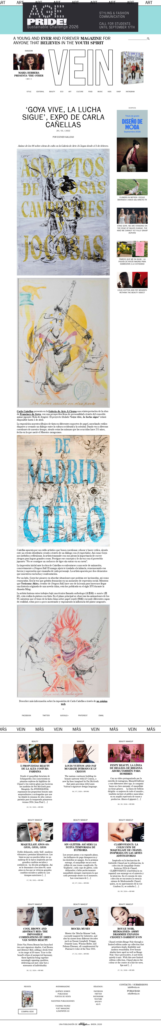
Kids (109, 92)
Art (69, 92)
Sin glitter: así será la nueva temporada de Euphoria (80, 848)
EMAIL (101, 716)
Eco (61, 92)
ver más (40, 807)
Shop (119, 92)
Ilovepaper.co (62, 1011)
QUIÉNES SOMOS (63, 991)
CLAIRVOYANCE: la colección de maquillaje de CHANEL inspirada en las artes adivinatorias (126, 850)
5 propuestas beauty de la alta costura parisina (35, 769)
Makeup (80, 742)
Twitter (98, 994)
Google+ (4, 1028)
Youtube (98, 999)
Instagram (130, 92)
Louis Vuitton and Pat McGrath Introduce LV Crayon (80, 769)
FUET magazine (63, 1009)
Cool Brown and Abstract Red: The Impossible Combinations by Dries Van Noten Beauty (35, 934)
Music (100, 92)
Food (90, 92)
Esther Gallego (65, 137)
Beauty (52, 92)
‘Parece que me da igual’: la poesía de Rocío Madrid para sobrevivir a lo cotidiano (132, 262)
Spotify (98, 1002)
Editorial (40, 92)
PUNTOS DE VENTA (63, 997)
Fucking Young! (63, 1006)
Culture (79, 92)
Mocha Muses (80, 929)
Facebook (98, 991)
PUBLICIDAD (63, 994)
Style (29, 92)
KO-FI (98, 1004)
